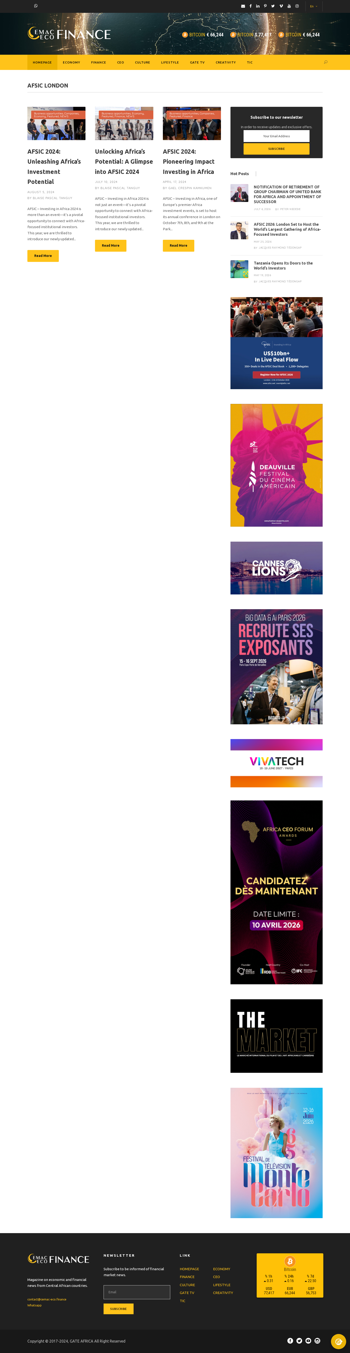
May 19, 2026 (262, 275)
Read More (43, 256)
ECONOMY (71, 62)
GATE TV (197, 62)
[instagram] (297, 6)
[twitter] (273, 6)
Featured (53, 116)
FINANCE (98, 62)
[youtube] (289, 6)
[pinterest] (265, 6)
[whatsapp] (36, 6)
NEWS (64, 116)
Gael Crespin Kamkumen (190, 188)
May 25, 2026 (262, 241)
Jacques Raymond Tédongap (280, 247)
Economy (40, 116)
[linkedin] (258, 6)
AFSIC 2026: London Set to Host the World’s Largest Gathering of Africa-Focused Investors (287, 229)
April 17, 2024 (174, 182)
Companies (71, 113)
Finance (120, 116)
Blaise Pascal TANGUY (52, 198)
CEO (120, 62)
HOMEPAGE (42, 62)
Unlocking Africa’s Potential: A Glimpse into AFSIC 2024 (124, 161)
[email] (243, 6)
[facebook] (251, 6)
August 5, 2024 (41, 192)
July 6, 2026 (262, 209)
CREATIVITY (226, 62)
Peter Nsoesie (290, 209)
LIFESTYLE (170, 62)
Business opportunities (48, 113)
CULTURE (142, 62)
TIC (250, 62)
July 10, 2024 (106, 182)
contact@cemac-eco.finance (46, 1299)
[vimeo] (281, 6)
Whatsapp (34, 1305)
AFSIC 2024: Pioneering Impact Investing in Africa (189, 161)
